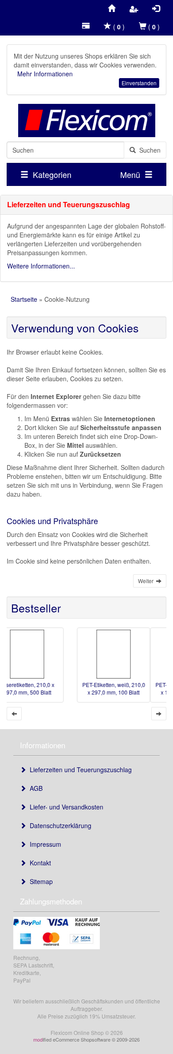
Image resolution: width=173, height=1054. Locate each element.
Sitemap (39, 881)
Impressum (43, 844)
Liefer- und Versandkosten (64, 806)
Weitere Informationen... (41, 265)
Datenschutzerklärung (58, 825)
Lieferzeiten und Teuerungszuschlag (79, 769)
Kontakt (38, 862)
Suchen (148, 150)
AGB (34, 788)
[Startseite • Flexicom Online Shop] (86, 120)
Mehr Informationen (45, 73)
